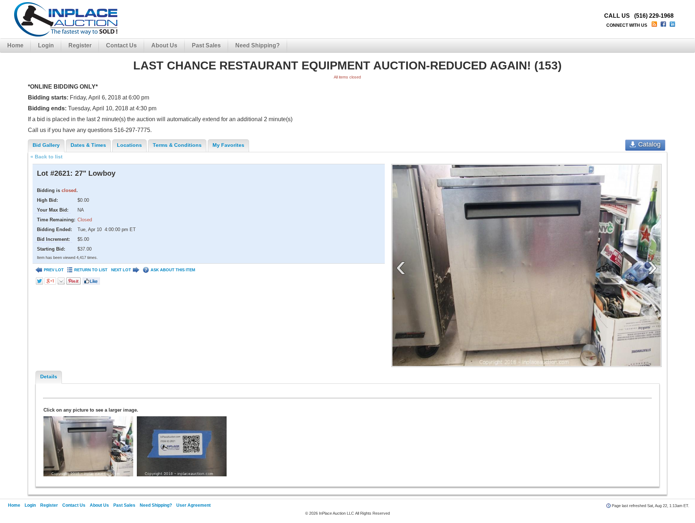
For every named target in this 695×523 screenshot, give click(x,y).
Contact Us (121, 45)
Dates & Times (88, 145)
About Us (164, 45)
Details (48, 376)
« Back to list (46, 157)
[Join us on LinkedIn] (673, 25)
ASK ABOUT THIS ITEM (173, 270)
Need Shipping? (257, 45)
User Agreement (193, 505)
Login (46, 45)
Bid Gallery (46, 145)
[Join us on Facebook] (664, 25)
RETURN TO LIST (91, 270)
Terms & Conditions (177, 145)
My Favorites (228, 145)
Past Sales (206, 45)
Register (80, 45)
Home (15, 45)
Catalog (649, 144)
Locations (129, 145)
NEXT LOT (121, 270)
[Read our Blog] (655, 25)
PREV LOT (54, 270)
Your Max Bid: (52, 210)
